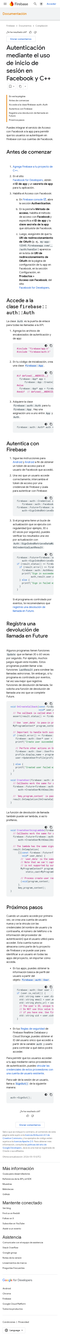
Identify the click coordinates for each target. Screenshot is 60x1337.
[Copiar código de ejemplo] (51, 345)
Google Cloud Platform (14, 1303)
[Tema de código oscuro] (45, 345)
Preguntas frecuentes (13, 1268)
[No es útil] (35, 32)
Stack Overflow (10, 1247)
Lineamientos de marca (15, 1262)
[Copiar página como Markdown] (20, 86)
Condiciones (9, 1322)
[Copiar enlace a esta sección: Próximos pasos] (46, 908)
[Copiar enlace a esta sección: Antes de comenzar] (9, 158)
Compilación (42, 25)
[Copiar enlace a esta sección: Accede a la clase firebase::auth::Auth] (37, 313)
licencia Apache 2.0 (23, 1141)
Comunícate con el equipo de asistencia (23, 1242)
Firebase (10, 25)
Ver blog (7, 1208)
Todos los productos (13, 1308)
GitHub (6, 1194)
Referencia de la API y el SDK (17, 1178)
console (33, 199)
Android (17, 462)
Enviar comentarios (21, 39)
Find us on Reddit (11, 1213)
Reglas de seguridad (33, 1028)
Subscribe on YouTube (13, 1223)
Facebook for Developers (28, 180)
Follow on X (8, 1218)
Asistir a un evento (12, 1228)
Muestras (7, 1184)
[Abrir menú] (5, 4)
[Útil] (30, 32)
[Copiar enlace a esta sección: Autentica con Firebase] (29, 450)
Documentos (25, 25)
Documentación (15, 14)
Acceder (51, 3)
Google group (10, 1252)
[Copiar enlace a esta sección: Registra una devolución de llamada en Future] (9, 642)
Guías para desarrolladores (16, 1173)
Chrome (7, 1293)
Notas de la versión (12, 1257)
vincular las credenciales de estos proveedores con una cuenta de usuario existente (29, 1069)
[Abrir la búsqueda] (35, 4)
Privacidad (23, 1322)
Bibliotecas (8, 1189)
